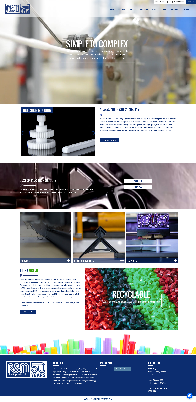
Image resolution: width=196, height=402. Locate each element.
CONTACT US (28, 312)
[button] (23, 133)
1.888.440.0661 (161, 383)
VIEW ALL (138, 187)
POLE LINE (138, 181)
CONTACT (191, 2)
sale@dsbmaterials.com (177, 2)
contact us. (24, 305)
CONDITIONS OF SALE (158, 388)
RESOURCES (153, 391)
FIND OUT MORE (109, 140)
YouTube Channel (124, 369)
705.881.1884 (158, 380)
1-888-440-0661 (159, 2)
